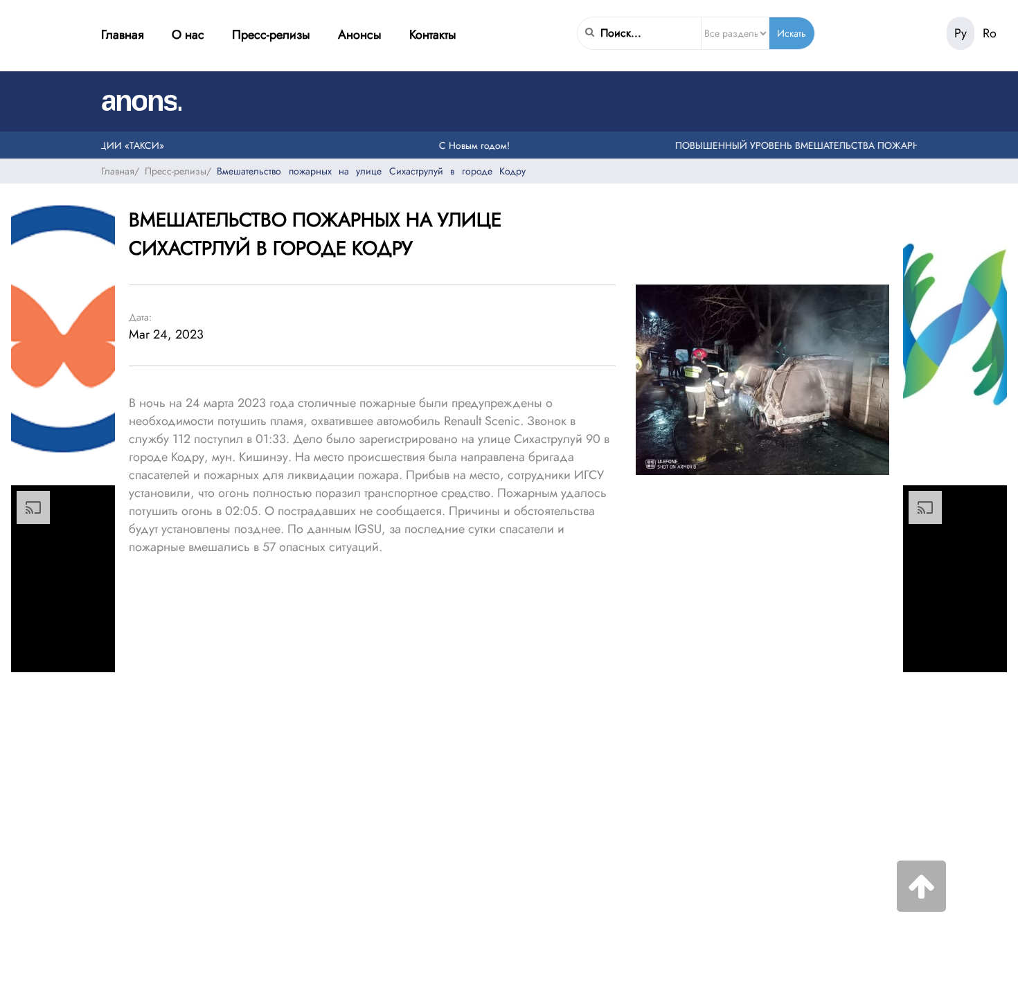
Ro (990, 33)
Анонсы (360, 35)
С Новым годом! (462, 145)
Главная (122, 35)
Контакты (432, 35)
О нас (188, 35)
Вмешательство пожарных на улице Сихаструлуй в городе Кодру (371, 171)
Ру (960, 33)
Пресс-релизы (271, 35)
